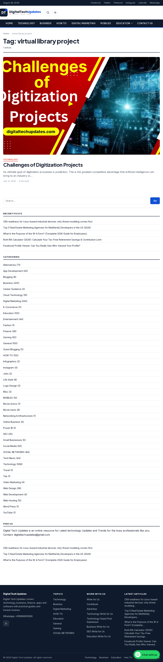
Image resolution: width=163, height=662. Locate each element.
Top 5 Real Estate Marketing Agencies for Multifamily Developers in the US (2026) (47, 227)
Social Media (10, 446)
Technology (26, 23)
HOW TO (8, 355)
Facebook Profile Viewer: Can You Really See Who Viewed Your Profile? (41, 245)
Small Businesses (12, 440)
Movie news (9, 409)
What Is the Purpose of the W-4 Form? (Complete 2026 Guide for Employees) (45, 233)
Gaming (7, 337)
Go (155, 200)
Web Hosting (10, 500)
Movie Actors (10, 403)
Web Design (9, 488)
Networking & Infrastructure (18, 416)
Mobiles (105, 23)
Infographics (9, 361)
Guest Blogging (11, 349)
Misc (5, 391)
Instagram (130, 3)
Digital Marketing (83, 23)
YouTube (8, 512)
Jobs (6, 373)
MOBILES (8, 397)
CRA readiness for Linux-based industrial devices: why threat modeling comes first (47, 221)
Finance (7, 331)
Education (123, 23)
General (7, 343)
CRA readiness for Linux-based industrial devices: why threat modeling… (140, 602)
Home (9, 23)
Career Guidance (12, 289)
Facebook (96, 3)
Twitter (107, 3)
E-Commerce (10, 307)
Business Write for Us (98, 626)
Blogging (8, 277)
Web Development (13, 494)
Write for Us (93, 599)
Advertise (92, 609)
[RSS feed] (6, 623)
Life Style (8, 379)
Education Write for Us (99, 636)
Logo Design (10, 385)
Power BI (8, 428)
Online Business (11, 422)
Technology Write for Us (100, 613)
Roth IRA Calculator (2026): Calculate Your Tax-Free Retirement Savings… (138, 633)
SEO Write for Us (96, 631)
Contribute (92, 604)
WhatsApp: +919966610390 (18, 616)
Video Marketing (12, 482)
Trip (5, 476)
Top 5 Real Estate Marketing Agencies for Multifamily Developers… (139, 614)
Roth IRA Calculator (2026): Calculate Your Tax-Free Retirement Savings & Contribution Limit (52, 239)
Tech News (9, 458)
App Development (13, 271)
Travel (6, 470)
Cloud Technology (13, 295)
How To (62, 23)
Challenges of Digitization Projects (43, 165)
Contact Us (145, 23)
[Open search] (48, 13)
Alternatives (9, 265)
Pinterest (118, 3)
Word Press (9, 506)
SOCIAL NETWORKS (14, 452)
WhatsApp (155, 3)
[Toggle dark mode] (55, 13)
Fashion (7, 325)
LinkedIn (142, 3)
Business (45, 23)
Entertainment (10, 319)
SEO (5, 434)
